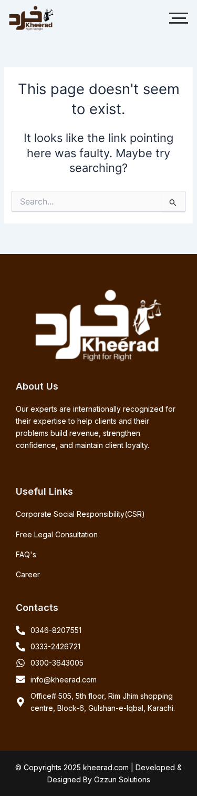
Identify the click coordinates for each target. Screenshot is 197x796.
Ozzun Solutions (122, 779)
